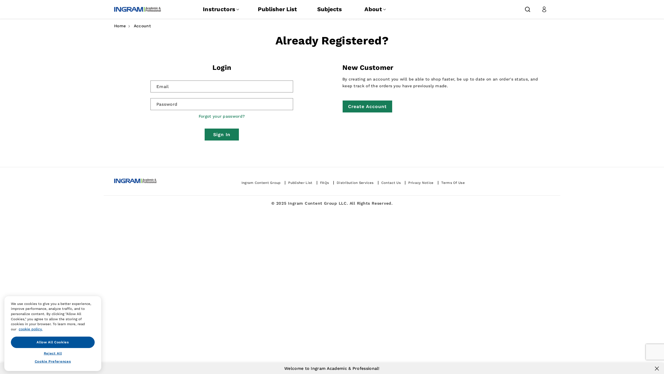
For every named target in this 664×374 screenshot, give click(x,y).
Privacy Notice (420, 183)
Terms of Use (453, 183)
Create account (367, 106)
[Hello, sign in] (544, 9)
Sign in (221, 134)
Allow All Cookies (53, 342)
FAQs (324, 183)
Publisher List (277, 9)
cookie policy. (31, 329)
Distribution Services (355, 183)
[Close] (656, 368)
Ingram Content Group (261, 183)
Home (120, 26)
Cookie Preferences (53, 361)
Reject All (53, 353)
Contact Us (391, 183)
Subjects (329, 9)
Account (142, 26)
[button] (527, 9)
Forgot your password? (222, 116)
